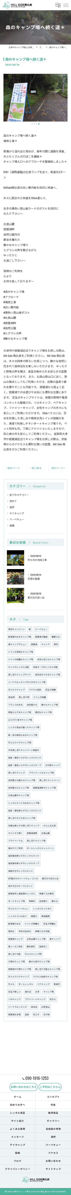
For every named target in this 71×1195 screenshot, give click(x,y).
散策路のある (14, 923)
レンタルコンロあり (17, 916)
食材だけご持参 (15, 848)
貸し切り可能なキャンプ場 (47, 968)
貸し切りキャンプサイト (19, 674)
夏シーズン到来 (15, 946)
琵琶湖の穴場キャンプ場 (19, 968)
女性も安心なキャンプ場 (48, 659)
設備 (11, 525)
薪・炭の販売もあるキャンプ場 (22, 734)
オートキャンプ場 (16, 901)
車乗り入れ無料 (46, 893)
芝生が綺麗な (49, 923)
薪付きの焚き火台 (50, 878)
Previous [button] (6, 99)
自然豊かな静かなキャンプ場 (21, 780)
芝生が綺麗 (50, 689)
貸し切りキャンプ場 (36, 840)
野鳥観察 (45, 916)
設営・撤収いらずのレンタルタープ (24, 765)
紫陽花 (57, 984)
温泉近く (43, 946)
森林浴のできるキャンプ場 (47, 674)
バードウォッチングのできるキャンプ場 (26, 682)
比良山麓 (45, 833)
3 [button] (36, 123)
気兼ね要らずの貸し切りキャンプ (23, 825)
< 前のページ (13, 468)
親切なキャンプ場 (43, 712)
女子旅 (46, 1014)
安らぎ (36, 1014)
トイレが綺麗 (39, 697)
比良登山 (45, 1006)
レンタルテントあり (42, 908)
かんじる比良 (49, 825)
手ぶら (11, 984)
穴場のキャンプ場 (16, 961)
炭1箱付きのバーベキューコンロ (23, 878)
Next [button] (64, 99)
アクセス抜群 (35, 689)
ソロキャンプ (14, 999)
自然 (11, 507)
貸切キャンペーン (16, 629)
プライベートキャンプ (35, 999)
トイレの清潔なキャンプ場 (20, 651)
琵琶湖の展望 (41, 636)
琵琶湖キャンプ (15, 938)
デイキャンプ (16, 513)
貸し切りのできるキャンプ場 (21, 817)
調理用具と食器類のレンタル (21, 893)
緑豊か (34, 916)
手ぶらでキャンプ (16, 689)
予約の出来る (25, 931)
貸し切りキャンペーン (49, 780)
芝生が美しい (14, 991)
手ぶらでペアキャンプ (18, 976)
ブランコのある (15, 704)
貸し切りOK (24, 697)
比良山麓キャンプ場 (36, 938)
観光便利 (31, 946)
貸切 (56, 644)
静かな (55, 901)
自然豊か (43, 901)
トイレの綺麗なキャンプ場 (20, 659)
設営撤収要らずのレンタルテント (23, 855)
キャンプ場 (48, 991)
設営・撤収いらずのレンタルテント (24, 757)
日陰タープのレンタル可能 (45, 666)
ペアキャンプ (43, 984)
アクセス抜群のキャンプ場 (45, 976)
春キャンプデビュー (17, 644)
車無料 (32, 901)
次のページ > (58, 468)
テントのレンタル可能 (18, 666)
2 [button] (34, 123)
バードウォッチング (17, 1006)
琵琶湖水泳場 (14, 1014)
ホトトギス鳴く (15, 833)
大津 (37, 991)
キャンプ (45, 644)
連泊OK (11, 697)
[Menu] (66, 5)
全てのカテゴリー (19, 494)
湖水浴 (28, 991)
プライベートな (15, 840)
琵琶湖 (34, 644)
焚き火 (53, 999)
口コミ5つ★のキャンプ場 (20, 719)
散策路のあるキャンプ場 (19, 636)
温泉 (27, 1014)
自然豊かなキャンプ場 (18, 787)
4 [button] (38, 123)
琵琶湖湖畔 (32, 833)
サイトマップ (53, 1169)
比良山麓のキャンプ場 (18, 795)
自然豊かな (32, 704)
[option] (35, 98)
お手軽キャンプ (52, 765)
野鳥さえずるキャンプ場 (19, 712)
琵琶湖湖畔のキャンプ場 (44, 787)
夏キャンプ (55, 938)
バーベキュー (16, 519)
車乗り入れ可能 (42, 931)
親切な (11, 931)
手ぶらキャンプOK (33, 953)
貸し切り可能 (14, 953)
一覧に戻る (35, 468)
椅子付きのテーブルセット (20, 885)
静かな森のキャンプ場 (39, 961)
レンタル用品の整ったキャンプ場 (23, 727)
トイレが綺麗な (32, 923)
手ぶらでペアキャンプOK (19, 742)
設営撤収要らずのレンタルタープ (23, 863)
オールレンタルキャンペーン (40, 848)
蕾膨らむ (56, 636)
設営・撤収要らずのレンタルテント (24, 810)
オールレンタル (26, 984)
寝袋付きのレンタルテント (20, 870)
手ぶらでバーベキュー (18, 908)
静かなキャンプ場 (49, 704)
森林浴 (34, 1006)
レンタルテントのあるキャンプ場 (23, 802)
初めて (13, 501)
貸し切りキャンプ (16, 772)
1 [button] (32, 123)
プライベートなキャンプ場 (41, 772)
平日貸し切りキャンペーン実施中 (23, 750)
